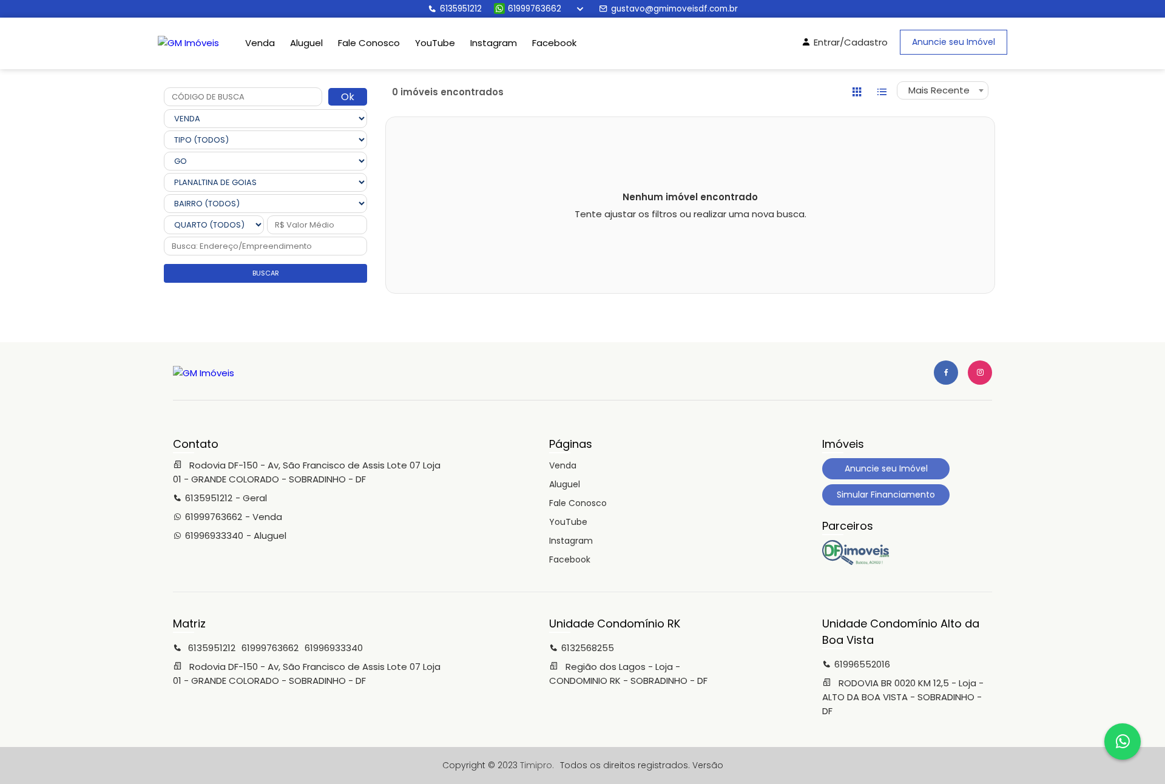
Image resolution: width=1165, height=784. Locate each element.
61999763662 (534, 9)
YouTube (435, 42)
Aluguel (306, 42)
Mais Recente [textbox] (939, 90)
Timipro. (537, 765)
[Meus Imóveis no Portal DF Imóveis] (855, 562)
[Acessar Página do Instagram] (980, 372)
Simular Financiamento (886, 494)
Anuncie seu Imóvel (953, 42)
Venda (260, 42)
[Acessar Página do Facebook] (946, 372)
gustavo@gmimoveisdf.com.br (674, 9)
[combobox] (942, 90)
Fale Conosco (369, 42)
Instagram (493, 42)
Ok (347, 97)
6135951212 (461, 9)
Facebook (554, 42)
